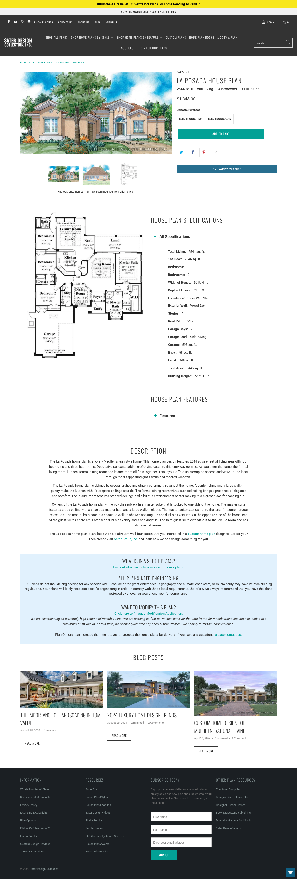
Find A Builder (28, 836)
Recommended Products (35, 797)
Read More (32, 743)
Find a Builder (93, 820)
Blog (98, 22)
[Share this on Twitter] (181, 152)
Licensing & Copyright (33, 812)
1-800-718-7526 (43, 22)
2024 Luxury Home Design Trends (142, 715)
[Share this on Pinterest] (204, 152)
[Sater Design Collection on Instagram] (29, 22)
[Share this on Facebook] (192, 152)
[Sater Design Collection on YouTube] (15, 22)
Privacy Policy (28, 805)
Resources (126, 48)
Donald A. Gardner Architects (233, 820)
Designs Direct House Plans (233, 797)
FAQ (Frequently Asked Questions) (106, 836)
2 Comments (156, 722)
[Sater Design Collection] (18, 42)
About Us (84, 22)
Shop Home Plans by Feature (138, 37)
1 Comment (239, 738)
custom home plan (201, 534)
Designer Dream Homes (230, 805)
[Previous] (23, 113)
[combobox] (273, 43)
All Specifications (174, 236)
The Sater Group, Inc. (229, 789)
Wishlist (111, 22)
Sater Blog (91, 789)
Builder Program (95, 828)
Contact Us (65, 22)
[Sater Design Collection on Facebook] (8, 22)
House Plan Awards (97, 844)
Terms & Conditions (32, 851)
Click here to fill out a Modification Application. (148, 609)
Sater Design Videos (97, 812)
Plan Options (28, 820)
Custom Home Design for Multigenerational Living (220, 726)
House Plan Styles (96, 797)
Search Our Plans (154, 48)
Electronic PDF (190, 118)
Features (167, 415)
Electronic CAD (219, 118)
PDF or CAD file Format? (35, 828)
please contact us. (228, 635)
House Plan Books (96, 851)
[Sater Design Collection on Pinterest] (22, 22)
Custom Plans (176, 37)
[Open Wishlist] (290, 872)
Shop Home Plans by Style (90, 37)
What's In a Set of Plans (34, 789)
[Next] (169, 113)
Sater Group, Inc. (126, 539)
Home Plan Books (201, 37)
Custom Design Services (35, 844)
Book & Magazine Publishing (233, 812)
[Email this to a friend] (215, 152)
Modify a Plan (227, 37)
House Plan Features (98, 805)
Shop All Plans (56, 37)
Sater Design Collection (44, 869)
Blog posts (148, 657)
